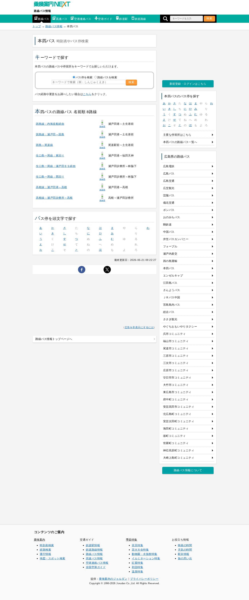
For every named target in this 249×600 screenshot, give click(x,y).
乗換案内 (39, 539)
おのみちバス (171, 217)
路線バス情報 (42, 10)
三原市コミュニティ (176, 355)
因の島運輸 (170, 260)
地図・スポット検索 (52, 558)
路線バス (43, 18)
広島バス (168, 173)
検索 (209, 18)
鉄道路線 (140, 18)
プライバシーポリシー (144, 578)
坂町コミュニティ (174, 435)
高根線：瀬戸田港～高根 (51, 187)
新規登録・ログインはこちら (188, 83)
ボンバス (168, 209)
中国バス (168, 231)
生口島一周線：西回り (50, 176)
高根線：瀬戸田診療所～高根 (54, 197)
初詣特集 (137, 567)
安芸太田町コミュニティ (178, 421)
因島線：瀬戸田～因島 (50, 134)
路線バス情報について (188, 470)
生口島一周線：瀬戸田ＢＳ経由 (55, 166)
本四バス (168, 268)
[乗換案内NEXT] (54, 5)
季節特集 (131, 539)
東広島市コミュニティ (177, 392)
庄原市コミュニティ (176, 370)
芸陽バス (168, 195)
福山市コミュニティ (176, 341)
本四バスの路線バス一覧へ (180, 142)
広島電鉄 (168, 166)
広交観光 (168, 188)
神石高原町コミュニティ (178, 450)
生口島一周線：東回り (50, 155)
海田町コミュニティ (176, 428)
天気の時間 (185, 549)
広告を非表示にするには (139, 327)
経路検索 (45, 549)
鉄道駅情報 (93, 545)
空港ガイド (105, 18)
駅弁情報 (183, 554)
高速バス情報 (94, 558)
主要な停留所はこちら (177, 134)
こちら (87, 94)
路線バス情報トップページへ (53, 338)
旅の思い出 (185, 558)
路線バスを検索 (107, 77)
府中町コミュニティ (176, 399)
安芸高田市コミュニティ (178, 406)
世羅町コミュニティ (176, 443)
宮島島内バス (171, 304)
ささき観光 (170, 319)
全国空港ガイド (96, 567)
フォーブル (170, 246)
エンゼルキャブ (173, 275)
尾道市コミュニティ (176, 348)
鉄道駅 (123, 18)
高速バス (61, 18)
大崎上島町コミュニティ (178, 457)
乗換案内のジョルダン (113, 578)
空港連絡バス (82, 18)
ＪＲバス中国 (171, 297)
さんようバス (171, 290)
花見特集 (137, 545)
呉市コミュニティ (174, 333)
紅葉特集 (137, 562)
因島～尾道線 (44, 144)
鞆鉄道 (167, 224)
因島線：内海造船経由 (50, 123)
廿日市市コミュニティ (177, 377)
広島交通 (168, 180)
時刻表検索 (47, 545)
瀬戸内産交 (170, 253)
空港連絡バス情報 (97, 562)
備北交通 (168, 202)
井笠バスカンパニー (176, 239)
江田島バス (170, 282)
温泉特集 (137, 571)
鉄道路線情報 (94, 549)
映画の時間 (185, 545)
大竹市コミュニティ (176, 384)
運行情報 (45, 554)
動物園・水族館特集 (144, 554)
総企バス (168, 311)
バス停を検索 (84, 77)
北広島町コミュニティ (177, 413)
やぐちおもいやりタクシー (180, 326)
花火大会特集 (140, 549)
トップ (36, 26)
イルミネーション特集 (146, 558)
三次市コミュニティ (176, 362)
